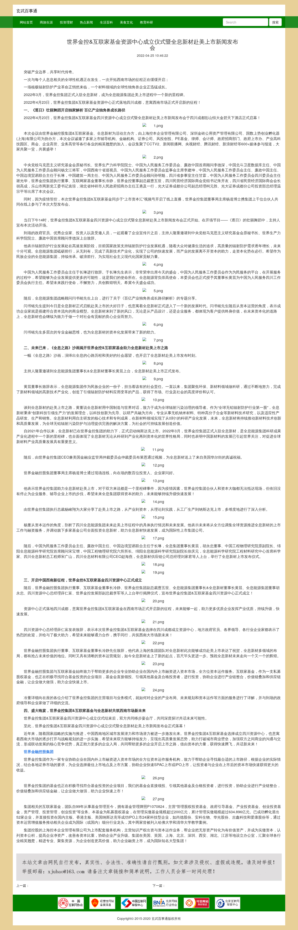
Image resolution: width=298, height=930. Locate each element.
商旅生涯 (46, 22)
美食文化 (126, 22)
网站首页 (26, 22)
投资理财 (66, 22)
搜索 (275, 22)
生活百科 (106, 22)
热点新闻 (86, 22)
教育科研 (146, 22)
